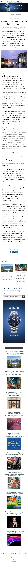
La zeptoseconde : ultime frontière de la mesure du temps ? (14, 532)
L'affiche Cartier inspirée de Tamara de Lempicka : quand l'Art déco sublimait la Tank (14, 474)
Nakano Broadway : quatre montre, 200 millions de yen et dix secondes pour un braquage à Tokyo (21, 278)
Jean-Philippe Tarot (8, 27)
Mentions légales (14, 557)
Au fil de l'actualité (17, 14)
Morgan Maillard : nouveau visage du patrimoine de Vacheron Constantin (14, 513)
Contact (14, 561)
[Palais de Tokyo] (14, 51)
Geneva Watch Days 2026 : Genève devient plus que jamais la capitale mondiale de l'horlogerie (7, 278)
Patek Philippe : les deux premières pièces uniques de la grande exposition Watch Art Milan (14, 434)
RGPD (14, 559)
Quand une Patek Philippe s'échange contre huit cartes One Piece (14, 454)
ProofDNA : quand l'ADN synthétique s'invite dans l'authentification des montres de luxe (14, 414)
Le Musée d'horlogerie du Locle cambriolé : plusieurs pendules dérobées (14, 493)
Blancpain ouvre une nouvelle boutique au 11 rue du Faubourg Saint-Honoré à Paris (14, 394)
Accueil (10, 14)
